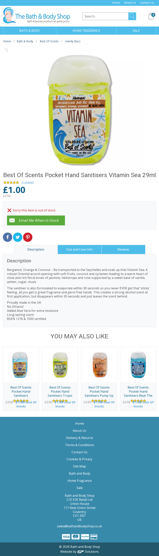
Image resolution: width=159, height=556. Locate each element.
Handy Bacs (72, 41)
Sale (80, 488)
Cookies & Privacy (79, 459)
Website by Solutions (79, 551)
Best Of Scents (49, 41)
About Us (130, 2)
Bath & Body (25, 41)
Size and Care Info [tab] (79, 249)
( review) (28, 182)
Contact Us (147, 2)
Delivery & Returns (79, 438)
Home (116, 2)
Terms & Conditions (79, 445)
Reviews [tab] (123, 249)
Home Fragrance (79, 480)
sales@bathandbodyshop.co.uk (79, 526)
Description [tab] (35, 249)
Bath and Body (79, 473)
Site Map (79, 466)
